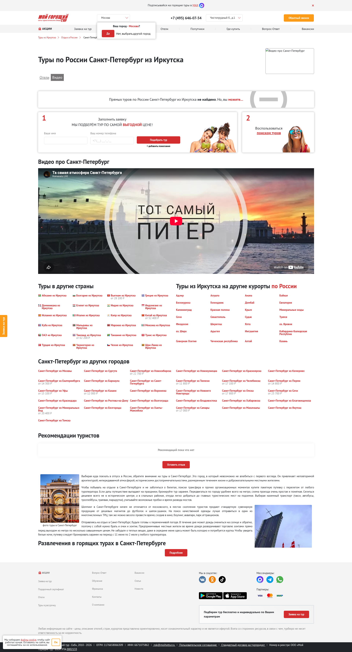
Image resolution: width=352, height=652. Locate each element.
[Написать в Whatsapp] (279, 579)
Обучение (97, 580)
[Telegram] (269, 579)
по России (284, 286)
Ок (56, 642)
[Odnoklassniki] (212, 579)
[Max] (201, 5)
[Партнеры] (285, 595)
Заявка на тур (4, 326)
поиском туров (269, 132)
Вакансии (139, 572)
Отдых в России (69, 37)
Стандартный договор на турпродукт (243, 645)
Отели (41, 597)
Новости (139, 588)
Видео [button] (57, 77)
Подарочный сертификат (51, 589)
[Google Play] (210, 595)
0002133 (72, 649)
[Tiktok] (222, 579)
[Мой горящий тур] (53, 18)
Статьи (138, 580)
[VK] (202, 579)
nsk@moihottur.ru (164, 645)
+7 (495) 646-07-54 (186, 18)
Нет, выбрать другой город (133, 33)
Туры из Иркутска (47, 37)
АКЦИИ (45, 572)
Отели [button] (44, 77)
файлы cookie (28, 639)
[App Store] (235, 595)
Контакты (97, 596)
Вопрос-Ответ (99, 572)
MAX (195, 5)
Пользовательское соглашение (198, 645)
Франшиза (97, 588)
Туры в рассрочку (47, 605)
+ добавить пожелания (158, 146)
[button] (289, 61)
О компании (98, 604)
